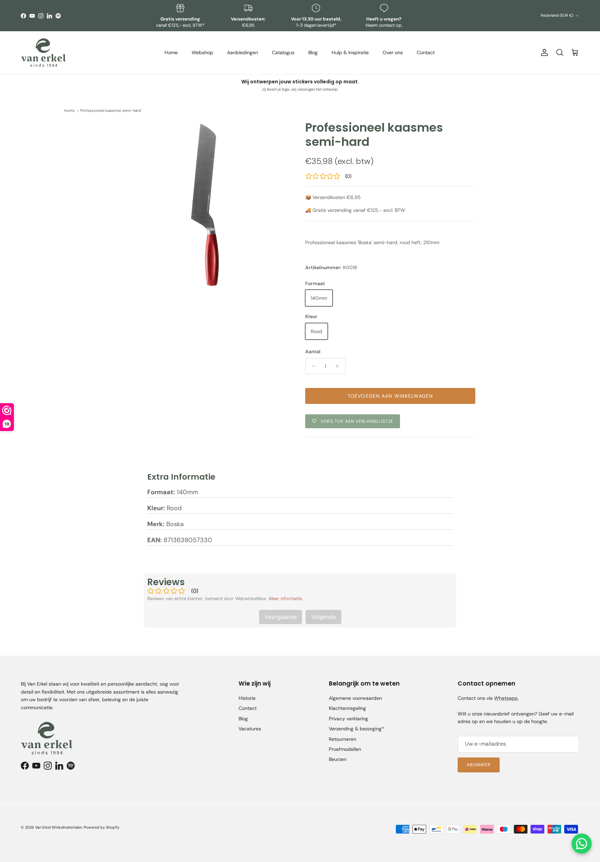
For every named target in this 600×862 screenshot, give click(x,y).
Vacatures (250, 729)
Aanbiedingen (242, 52)
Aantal (312, 351)
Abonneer (479, 765)
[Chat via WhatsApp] (582, 844)
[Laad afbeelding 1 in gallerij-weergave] (207, 205)
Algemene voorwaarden (355, 698)
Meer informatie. (286, 598)
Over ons (393, 52)
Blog (313, 52)
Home (171, 52)
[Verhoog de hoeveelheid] (339, 366)
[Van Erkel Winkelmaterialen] (43, 52)
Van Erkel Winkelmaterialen (58, 827)
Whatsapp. (506, 698)
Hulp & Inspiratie (350, 52)
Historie (247, 698)
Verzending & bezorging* (356, 729)
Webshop (202, 52)
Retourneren (342, 739)
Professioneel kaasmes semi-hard (110, 110)
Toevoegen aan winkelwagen (390, 396)
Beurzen (338, 759)
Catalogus (283, 52)
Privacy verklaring (348, 718)
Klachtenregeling (347, 708)
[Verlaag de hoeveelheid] (312, 366)
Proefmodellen (345, 749)
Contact (426, 52)
